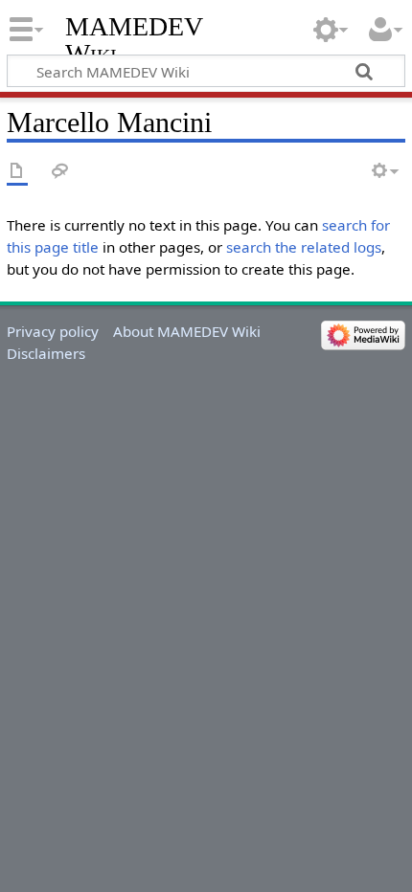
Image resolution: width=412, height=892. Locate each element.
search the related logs (303, 246)
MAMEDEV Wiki (133, 39)
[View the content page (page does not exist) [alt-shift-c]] (17, 172)
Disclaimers (46, 353)
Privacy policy (53, 331)
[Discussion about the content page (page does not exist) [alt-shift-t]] (60, 172)
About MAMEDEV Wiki (187, 331)
